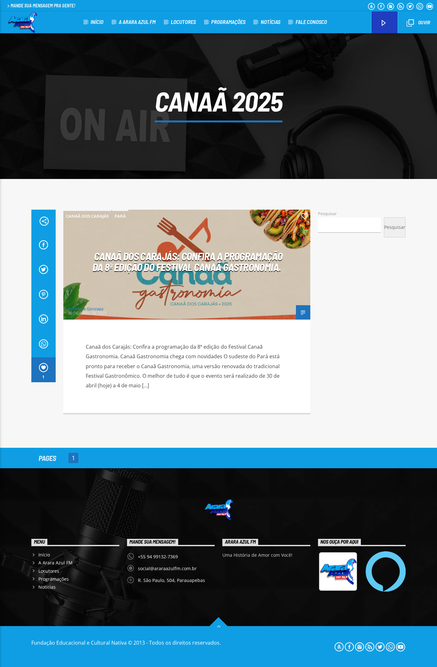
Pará (120, 216)
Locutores (183, 22)
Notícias (270, 22)
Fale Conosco (311, 22)
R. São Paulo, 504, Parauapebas (171, 580)
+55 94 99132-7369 (158, 557)
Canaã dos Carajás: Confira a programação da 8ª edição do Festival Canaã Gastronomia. (187, 261)
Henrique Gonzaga (85, 309)
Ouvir (423, 22)
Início (97, 22)
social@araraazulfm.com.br (167, 568)
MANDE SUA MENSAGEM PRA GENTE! (43, 5)
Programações (228, 22)
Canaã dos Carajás (87, 216)
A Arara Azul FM (137, 22)
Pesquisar (327, 213)
